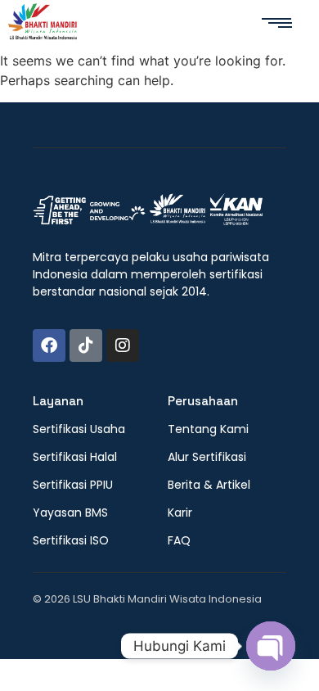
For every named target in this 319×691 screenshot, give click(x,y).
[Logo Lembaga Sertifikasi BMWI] (42, 24)
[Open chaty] (270, 646)
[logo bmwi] (148, 210)
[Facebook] (49, 345)
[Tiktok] (86, 345)
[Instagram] (122, 345)
